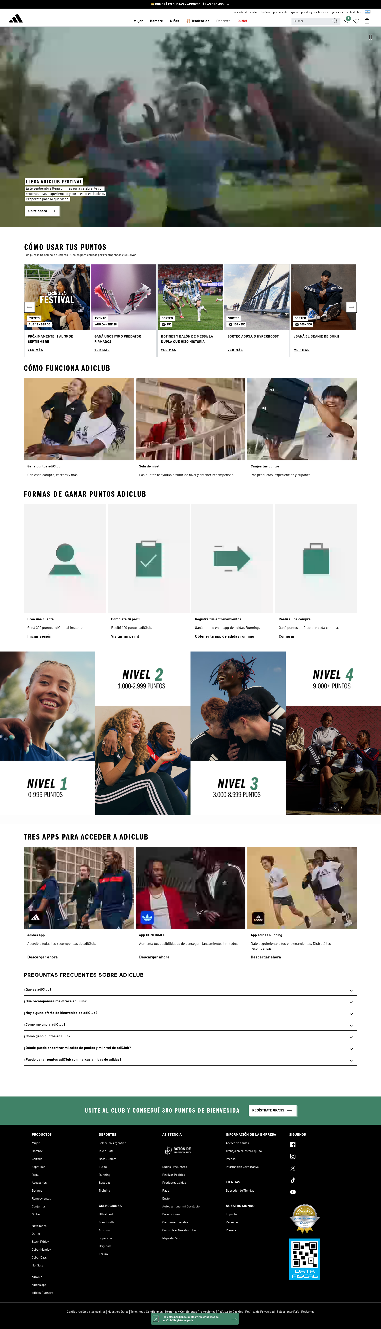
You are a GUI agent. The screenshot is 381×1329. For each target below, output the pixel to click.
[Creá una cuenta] (65, 573)
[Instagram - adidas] (319, 1157)
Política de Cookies (230, 1311)
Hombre (156, 21)
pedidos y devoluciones (314, 12)
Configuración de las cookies (86, 1311)
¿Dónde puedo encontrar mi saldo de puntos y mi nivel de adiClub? (77, 1048)
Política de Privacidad (260, 1311)
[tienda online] (16, 19)
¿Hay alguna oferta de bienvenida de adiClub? (60, 1013)
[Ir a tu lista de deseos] (356, 21)
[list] (190, 573)
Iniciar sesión (39, 637)
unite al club (353, 12)
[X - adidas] (319, 1169)
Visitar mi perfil (125, 637)
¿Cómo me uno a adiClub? (44, 1024)
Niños (174, 21)
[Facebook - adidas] (319, 1145)
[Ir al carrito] (367, 21)
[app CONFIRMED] (191, 905)
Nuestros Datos (118, 1311)
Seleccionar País (288, 1311)
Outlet (242, 21)
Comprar (287, 637)
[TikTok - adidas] (319, 1181)
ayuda (294, 12)
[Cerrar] (155, 1319)
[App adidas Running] (302, 905)
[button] (57, 310)
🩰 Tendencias (197, 21)
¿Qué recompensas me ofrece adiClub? (55, 1001)
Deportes (223, 21)
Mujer (138, 21)
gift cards (337, 12)
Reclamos (307, 1311)
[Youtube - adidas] (319, 1193)
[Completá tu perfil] (149, 573)
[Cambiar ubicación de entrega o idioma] (367, 12)
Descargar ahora (42, 957)
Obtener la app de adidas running (224, 637)
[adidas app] (79, 905)
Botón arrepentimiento (274, 12)
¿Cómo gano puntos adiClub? (47, 1036)
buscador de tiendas (245, 12)
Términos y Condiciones (147, 1311)
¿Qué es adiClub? (37, 989)
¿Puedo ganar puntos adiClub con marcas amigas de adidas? (72, 1059)
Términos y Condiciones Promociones (190, 1311)
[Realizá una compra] (316, 573)
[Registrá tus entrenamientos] (232, 573)
